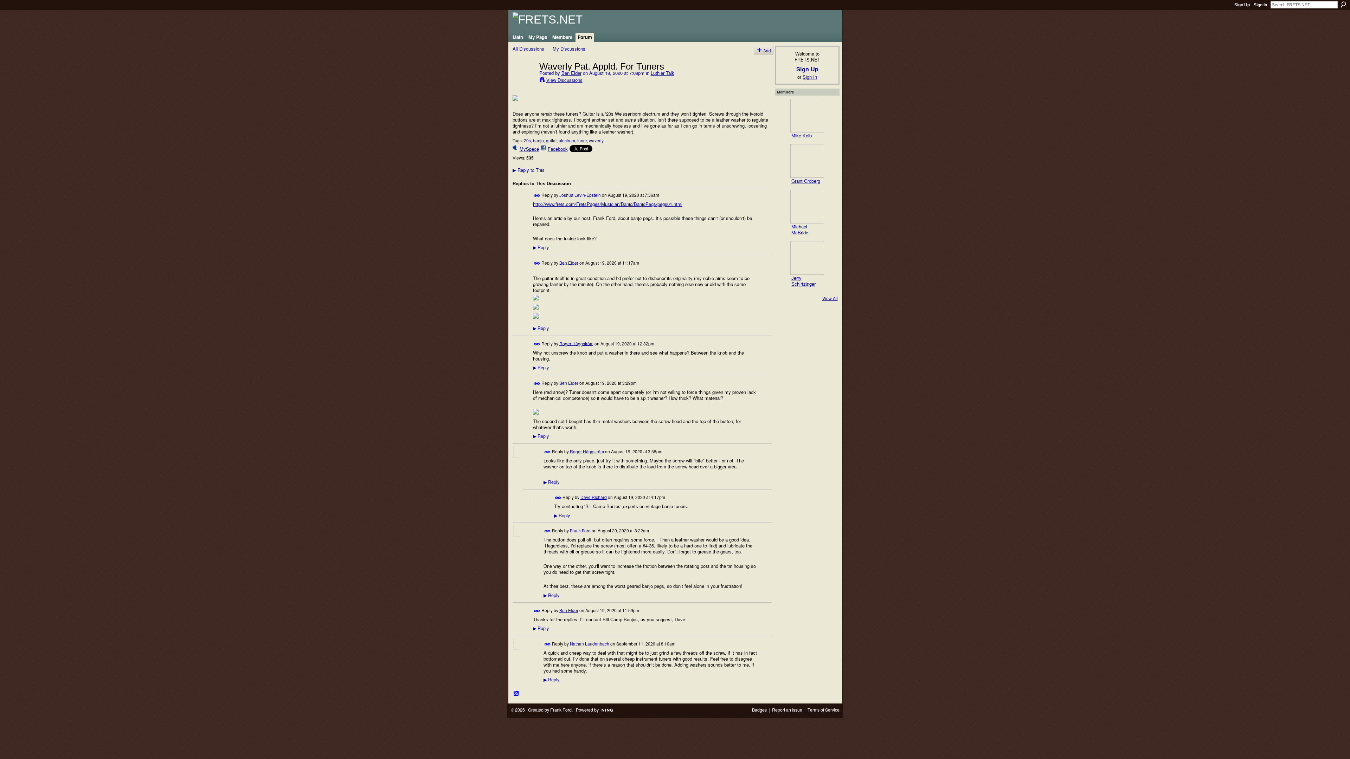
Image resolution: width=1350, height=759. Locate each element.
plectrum (567, 140)
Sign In (1260, 4)
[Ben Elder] (524, 81)
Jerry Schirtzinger (803, 280)
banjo (538, 140)
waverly (596, 140)
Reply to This (529, 170)
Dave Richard (593, 497)
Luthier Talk (662, 73)
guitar (551, 140)
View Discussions (564, 80)
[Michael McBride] (807, 206)
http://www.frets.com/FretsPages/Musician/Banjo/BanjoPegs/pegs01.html (607, 204)
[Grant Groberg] (807, 161)
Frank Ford (580, 530)
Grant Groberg (805, 180)
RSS (516, 693)
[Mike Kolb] (807, 115)
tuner (582, 140)
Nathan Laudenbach (589, 644)
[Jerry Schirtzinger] (807, 258)
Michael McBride (799, 229)
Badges (759, 710)
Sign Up (1242, 4)
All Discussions (528, 48)
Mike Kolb (801, 135)
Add (767, 50)
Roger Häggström (576, 343)
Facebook (558, 148)
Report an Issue (787, 710)
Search (1343, 4)
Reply (541, 247)
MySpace (529, 148)
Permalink (537, 195)
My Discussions (569, 48)
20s (527, 140)
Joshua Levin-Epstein (580, 194)
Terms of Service (824, 710)
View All (830, 298)
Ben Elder (571, 73)
